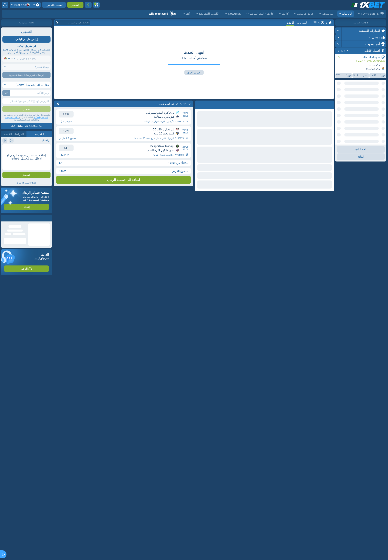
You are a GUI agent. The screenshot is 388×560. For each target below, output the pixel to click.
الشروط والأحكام (41, 117)
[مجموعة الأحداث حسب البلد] (338, 98)
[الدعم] (5, 5)
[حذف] (57, 103)
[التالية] (338, 50)
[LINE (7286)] (330, 22)
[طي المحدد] (343, 98)
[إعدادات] (36, 5)
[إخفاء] (338, 111)
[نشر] (338, 30)
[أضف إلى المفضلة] (339, 57)
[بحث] (57, 22)
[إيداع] (88, 5)
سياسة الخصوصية (12, 117)
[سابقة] (347, 50)
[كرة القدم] (322, 22)
